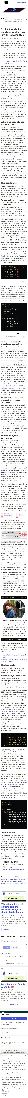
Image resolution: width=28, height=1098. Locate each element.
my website (22, 504)
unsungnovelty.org (19, 21)
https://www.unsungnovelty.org (11, 879)
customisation (5, 159)
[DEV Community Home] (6, 2)
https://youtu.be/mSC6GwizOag (13, 869)
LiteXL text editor (6, 470)
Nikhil (6, 18)
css (11, 38)
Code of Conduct (9, 963)
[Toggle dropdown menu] (25, 888)
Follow (14, 1018)
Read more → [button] (6, 929)
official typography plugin (9, 711)
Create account (21, 2)
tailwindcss (5, 38)
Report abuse (19, 963)
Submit (7, 947)
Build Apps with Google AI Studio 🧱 (13, 985)
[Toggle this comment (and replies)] (2, 956)
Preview (15, 947)
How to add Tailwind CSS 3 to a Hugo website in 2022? (12, 1044)
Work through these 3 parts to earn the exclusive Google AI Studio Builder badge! (12, 908)
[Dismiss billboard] (26, 1055)
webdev (17, 38)
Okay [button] (4, 1095)
